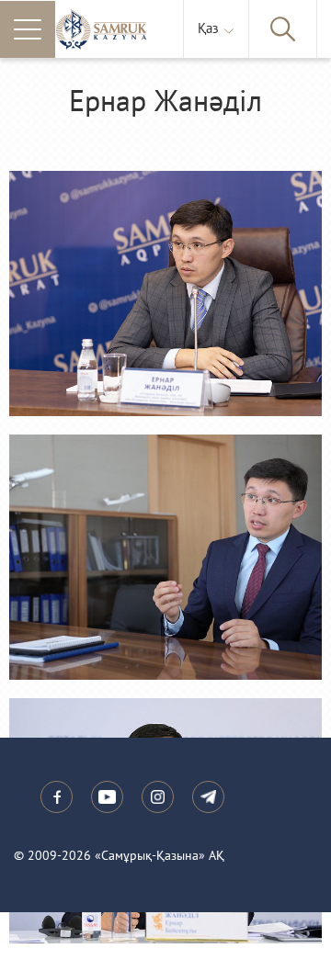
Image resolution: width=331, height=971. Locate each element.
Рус (212, 76)
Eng (213, 94)
